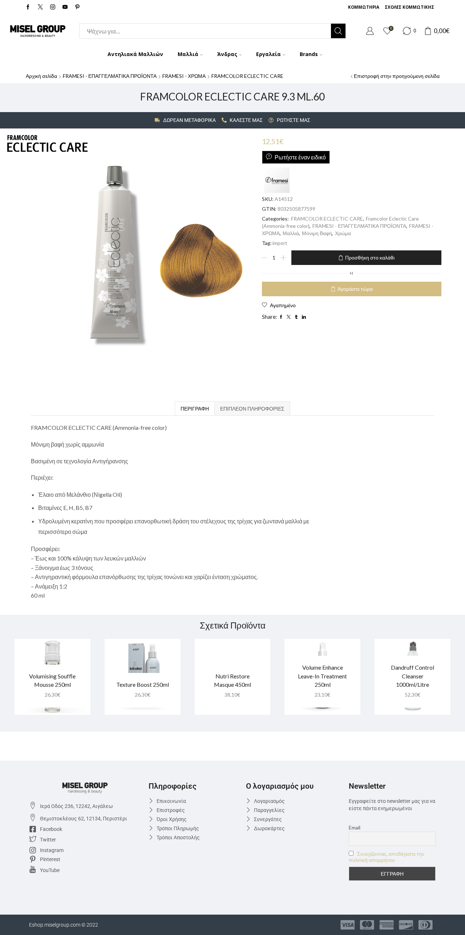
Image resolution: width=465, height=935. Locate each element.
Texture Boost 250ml (142, 684)
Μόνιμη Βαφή (317, 233)
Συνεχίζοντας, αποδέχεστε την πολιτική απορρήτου (386, 857)
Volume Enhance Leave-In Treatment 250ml (322, 676)
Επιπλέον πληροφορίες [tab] (252, 408)
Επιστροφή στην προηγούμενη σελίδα (397, 76)
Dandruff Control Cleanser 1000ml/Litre (412, 676)
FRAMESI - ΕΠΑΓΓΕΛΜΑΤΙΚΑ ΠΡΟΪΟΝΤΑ (110, 76)
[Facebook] (28, 7)
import (279, 243)
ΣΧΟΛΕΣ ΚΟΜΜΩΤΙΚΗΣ (409, 7)
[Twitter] (40, 7)
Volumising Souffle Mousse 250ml (52, 680)
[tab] (194, 408)
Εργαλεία (268, 54)
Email (354, 827)
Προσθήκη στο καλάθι (370, 257)
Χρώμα (343, 233)
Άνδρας (227, 54)
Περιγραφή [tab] (195, 408)
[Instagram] (52, 7)
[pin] (77, 7)
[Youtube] (65, 7)
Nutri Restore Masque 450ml (232, 680)
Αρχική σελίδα (41, 76)
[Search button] (338, 31)
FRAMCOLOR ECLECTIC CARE (247, 76)
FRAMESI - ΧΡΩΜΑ (184, 76)
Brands (309, 54)
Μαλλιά (188, 54)
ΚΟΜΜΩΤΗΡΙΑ (363, 7)
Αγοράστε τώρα (355, 289)
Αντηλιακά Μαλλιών (135, 54)
